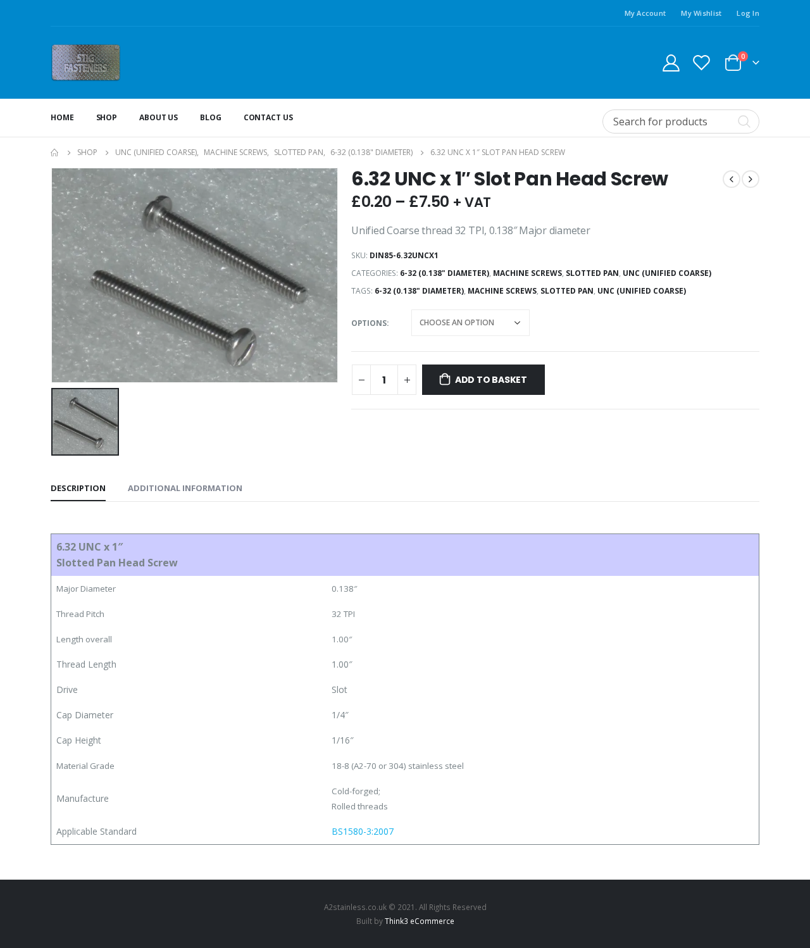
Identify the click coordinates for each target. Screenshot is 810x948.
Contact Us (268, 117)
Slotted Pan (592, 273)
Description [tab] (78, 488)
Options (369, 323)
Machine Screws (527, 273)
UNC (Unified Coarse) (667, 273)
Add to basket (491, 379)
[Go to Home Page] (55, 152)
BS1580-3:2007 (363, 831)
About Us (158, 117)
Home (62, 117)
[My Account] (670, 62)
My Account (645, 13)
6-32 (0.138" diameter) (444, 273)
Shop (107, 117)
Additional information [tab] (185, 488)
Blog (210, 117)
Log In (748, 13)
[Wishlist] (702, 62)
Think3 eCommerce (419, 921)
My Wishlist (701, 13)
